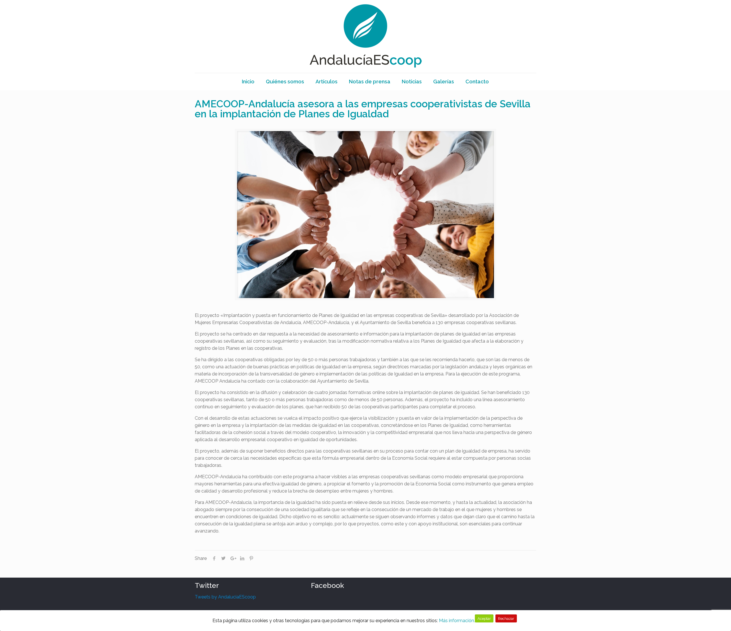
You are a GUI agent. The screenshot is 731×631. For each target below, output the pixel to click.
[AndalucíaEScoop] (365, 36)
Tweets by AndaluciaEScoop (225, 597)
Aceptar (484, 618)
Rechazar (506, 618)
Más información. (457, 620)
